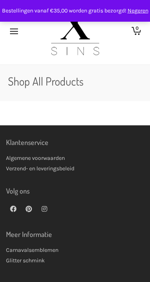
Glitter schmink (25, 260)
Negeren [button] (138, 10)
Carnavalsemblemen (32, 250)
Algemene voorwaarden (35, 158)
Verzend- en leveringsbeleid (40, 168)
